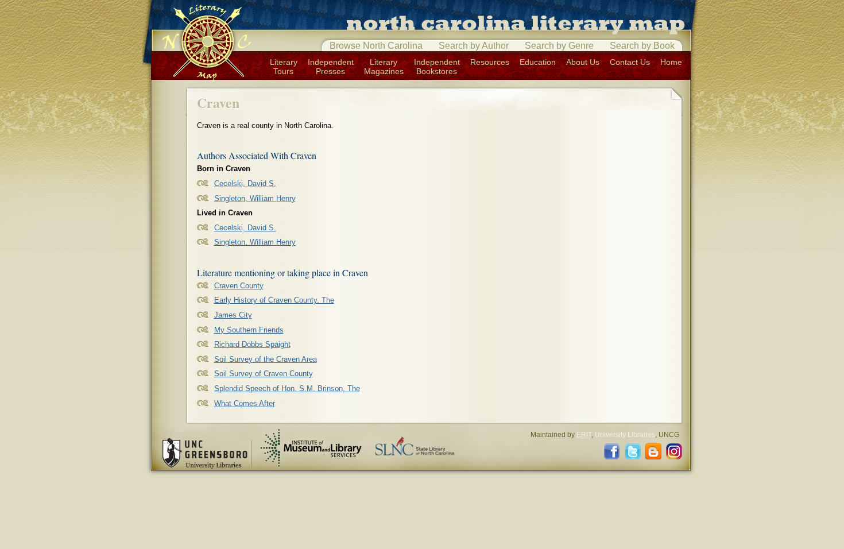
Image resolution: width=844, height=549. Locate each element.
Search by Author (474, 46)
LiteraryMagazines (384, 66)
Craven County (239, 285)
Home (671, 62)
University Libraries (625, 435)
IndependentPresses (331, 66)
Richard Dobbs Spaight (252, 344)
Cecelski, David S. (245, 183)
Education (538, 62)
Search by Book (642, 46)
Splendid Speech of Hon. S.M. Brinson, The (287, 388)
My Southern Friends (249, 330)
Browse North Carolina (376, 46)
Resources (489, 62)
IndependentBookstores (437, 66)
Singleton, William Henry (255, 198)
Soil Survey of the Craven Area (265, 359)
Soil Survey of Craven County (263, 373)
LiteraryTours (283, 66)
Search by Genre (559, 46)
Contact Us (630, 62)
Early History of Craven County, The (274, 300)
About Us (582, 62)
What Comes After (244, 403)
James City (233, 315)
